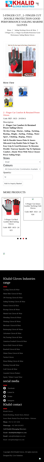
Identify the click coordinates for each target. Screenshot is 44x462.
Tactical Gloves (8, 357)
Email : (5, 436)
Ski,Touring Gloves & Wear (12, 337)
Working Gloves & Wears (12, 321)
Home (9, 30)
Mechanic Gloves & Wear (12, 325)
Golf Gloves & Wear (10, 369)
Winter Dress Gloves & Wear (13, 353)
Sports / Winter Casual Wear (12, 377)
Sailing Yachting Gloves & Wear (25, 30)
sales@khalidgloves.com (17, 436)
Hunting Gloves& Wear (11, 365)
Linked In (10, 392)
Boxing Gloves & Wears (11, 309)
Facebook (11, 388)
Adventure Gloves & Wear (12, 333)
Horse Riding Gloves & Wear (13, 361)
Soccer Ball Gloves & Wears (13, 345)
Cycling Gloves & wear (11, 290)
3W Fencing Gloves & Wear (12, 298)
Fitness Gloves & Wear (11, 305)
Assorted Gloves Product (11, 373)
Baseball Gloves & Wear (11, 349)
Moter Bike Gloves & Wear (12, 294)
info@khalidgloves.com (16, 440)
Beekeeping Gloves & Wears (13, 329)
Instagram (10, 400)
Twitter (9, 396)
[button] (17, 238)
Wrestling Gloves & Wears (12, 317)
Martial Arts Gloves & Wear (12, 313)
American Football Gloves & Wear (15, 341)
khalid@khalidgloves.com (18, 432)
